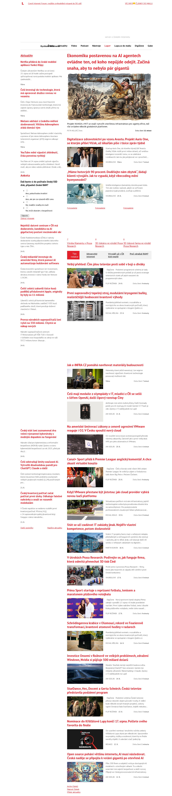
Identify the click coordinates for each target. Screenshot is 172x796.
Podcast (85, 45)
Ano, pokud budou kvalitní (36, 193)
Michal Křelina (112, 313)
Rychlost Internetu (43, 46)
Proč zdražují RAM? (139, 253)
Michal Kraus (111, 515)
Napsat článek (73, 789)
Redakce (109, 744)
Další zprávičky (27, 528)
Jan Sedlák (110, 414)
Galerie (151, 45)
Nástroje (96, 45)
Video (74, 45)
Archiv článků (72, 786)
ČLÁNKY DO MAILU (143, 3)
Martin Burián (112, 548)
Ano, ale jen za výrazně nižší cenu (40, 199)
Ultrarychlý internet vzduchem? (92, 256)
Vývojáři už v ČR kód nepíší (116, 255)
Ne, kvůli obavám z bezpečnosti (39, 210)
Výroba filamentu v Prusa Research (79, 244)
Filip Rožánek (111, 283)
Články (51, 45)
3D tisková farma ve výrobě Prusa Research (137, 244)
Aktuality (62, 45)
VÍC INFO (129, 3)
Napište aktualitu (54, 528)
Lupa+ (108, 45)
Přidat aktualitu (73, 792)
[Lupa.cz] (23, 3)
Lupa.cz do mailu (122, 45)
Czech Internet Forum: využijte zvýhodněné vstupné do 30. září (55, 3)
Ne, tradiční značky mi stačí (37, 205)
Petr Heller (72, 130)
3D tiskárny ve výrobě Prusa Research (109, 244)
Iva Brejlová (111, 162)
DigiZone (139, 45)
